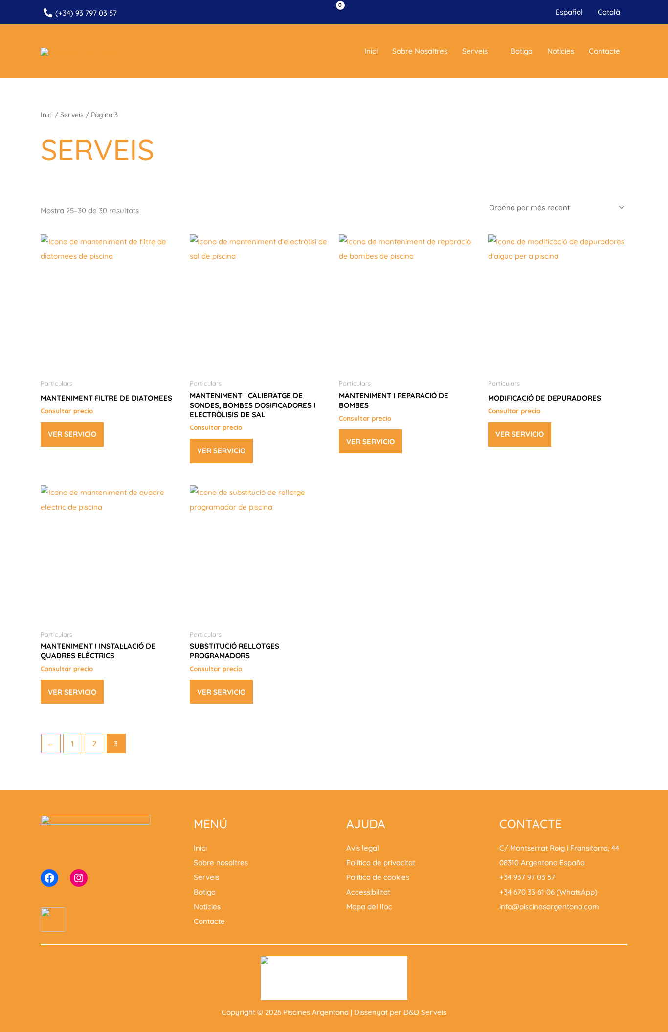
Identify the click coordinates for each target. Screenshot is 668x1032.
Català (609, 12)
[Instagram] (79, 878)
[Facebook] (49, 878)
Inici (371, 51)
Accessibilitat (368, 892)
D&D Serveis (424, 1012)
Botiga (522, 51)
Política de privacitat (380, 862)
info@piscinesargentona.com (549, 906)
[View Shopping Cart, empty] (334, 12)
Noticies (560, 51)
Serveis (475, 51)
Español (569, 12)
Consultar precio (67, 410)
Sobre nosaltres (419, 51)
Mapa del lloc (369, 906)
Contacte (604, 51)
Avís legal (362, 848)
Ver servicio (72, 434)
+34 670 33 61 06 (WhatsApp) (548, 892)
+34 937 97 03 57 (527, 877)
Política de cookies (377, 877)
